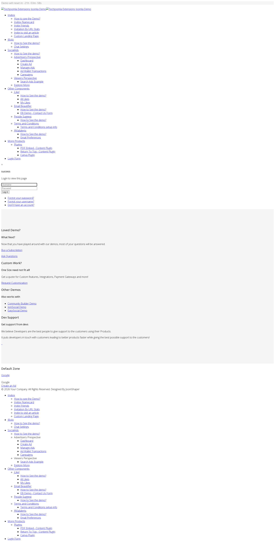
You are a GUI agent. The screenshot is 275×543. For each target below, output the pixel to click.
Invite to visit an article (26, 32)
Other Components (18, 88)
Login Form (14, 158)
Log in (5, 192)
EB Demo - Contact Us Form (36, 113)
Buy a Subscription (11, 250)
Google (5, 375)
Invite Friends (21, 25)
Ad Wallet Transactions (33, 71)
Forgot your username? (21, 201)
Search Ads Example (31, 81)
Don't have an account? (21, 205)
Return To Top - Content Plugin (37, 151)
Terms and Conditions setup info (38, 127)
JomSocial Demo (17, 307)
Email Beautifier (23, 106)
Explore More (22, 85)
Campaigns (26, 74)
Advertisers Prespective (27, 57)
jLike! (16, 92)
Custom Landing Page (26, 36)
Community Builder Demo (22, 303)
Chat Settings (21, 46)
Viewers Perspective (25, 78)
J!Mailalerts (20, 130)
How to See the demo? (27, 43)
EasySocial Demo (17, 310)
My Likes (25, 102)
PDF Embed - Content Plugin (36, 148)
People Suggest (23, 116)
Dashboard (26, 60)
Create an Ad (8, 385)
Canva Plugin (27, 155)
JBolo (11, 39)
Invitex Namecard (24, 22)
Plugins (18, 144)
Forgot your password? (21, 198)
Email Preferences (30, 137)
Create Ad (26, 64)
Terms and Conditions (26, 123)
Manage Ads (27, 67)
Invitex (11, 15)
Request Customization (14, 283)
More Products (16, 141)
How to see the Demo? (27, 18)
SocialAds (13, 50)
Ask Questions (9, 256)
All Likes (24, 99)
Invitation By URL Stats (27, 29)
